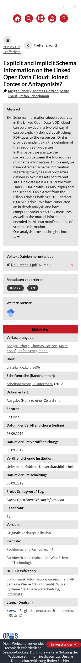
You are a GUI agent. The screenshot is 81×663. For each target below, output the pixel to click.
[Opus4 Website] (10, 637)
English (63, 7)
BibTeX (15, 288)
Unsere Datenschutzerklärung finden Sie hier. (42, 658)
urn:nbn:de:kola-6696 (23, 367)
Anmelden (74, 7)
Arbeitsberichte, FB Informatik (30, 384)
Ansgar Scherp (19, 91)
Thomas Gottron (45, 91)
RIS (33, 288)
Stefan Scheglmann (34, 96)
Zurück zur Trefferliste (12, 49)
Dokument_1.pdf (24, 265)
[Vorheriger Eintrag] (28, 45)
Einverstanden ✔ (63, 644)
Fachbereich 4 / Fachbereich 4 (30, 549)
